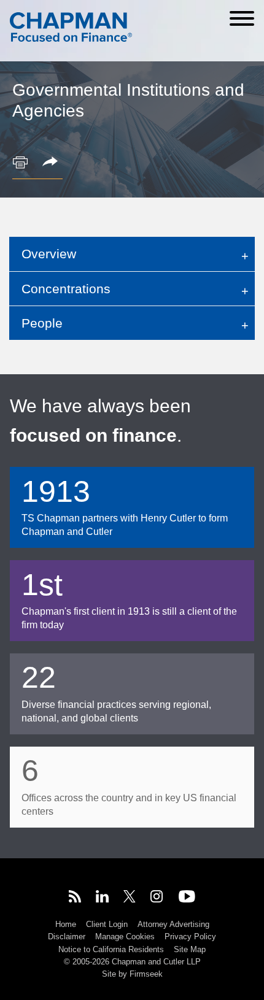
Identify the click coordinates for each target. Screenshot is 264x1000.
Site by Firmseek (132, 974)
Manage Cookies (125, 936)
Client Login (107, 924)
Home (65, 924)
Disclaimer (66, 936)
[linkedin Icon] (102, 898)
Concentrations (66, 289)
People (42, 323)
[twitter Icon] (129, 898)
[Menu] (242, 18)
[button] (52, 162)
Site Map (190, 949)
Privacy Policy (190, 936)
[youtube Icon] (187, 898)
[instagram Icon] (157, 898)
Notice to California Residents (111, 949)
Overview (48, 254)
